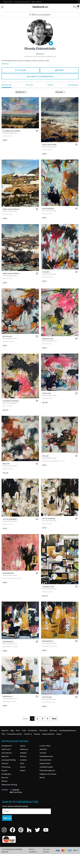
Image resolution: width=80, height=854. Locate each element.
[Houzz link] (31, 833)
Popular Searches (48, 734)
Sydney (22, 746)
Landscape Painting (9, 760)
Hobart (22, 770)
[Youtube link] (47, 833)
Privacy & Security (46, 850)
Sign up (7, 818)
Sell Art (42, 777)
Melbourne (24, 749)
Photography (6, 774)
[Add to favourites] (37, 131)
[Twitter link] (39, 833)
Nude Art (5, 763)
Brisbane (23, 756)
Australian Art (7, 753)
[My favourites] (74, 7)
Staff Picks (43, 749)
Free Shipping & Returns (67, 730)
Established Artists (46, 756)
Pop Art (4, 770)
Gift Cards (53, 730)
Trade (24, 730)
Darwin (22, 767)
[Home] (40, 7)
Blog (12, 730)
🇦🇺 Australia (14, 790)
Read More (5, 64)
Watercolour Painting (9, 785)
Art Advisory (32, 730)
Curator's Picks (45, 746)
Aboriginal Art (7, 746)
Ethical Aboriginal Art (47, 770)
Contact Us (28, 734)
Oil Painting (6, 767)
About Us (5, 730)
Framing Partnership (14, 734)
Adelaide (23, 753)
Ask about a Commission (40, 76)
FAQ (3, 734)
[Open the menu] (2, 7)
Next (54, 718)
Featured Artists (45, 760)
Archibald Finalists (46, 767)
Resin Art (5, 777)
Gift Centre (43, 730)
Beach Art (5, 756)
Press (18, 730)
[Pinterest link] (22, 833)
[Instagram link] (6, 833)
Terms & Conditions (33, 850)
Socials (58, 734)
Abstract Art (6, 749)
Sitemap (37, 734)
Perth (22, 763)
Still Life (4, 781)
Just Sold (43, 753)
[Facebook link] (14, 833)
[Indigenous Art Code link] (27, 839)
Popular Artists (45, 763)
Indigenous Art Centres (48, 774)
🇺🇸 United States (16, 792)
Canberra (23, 760)
